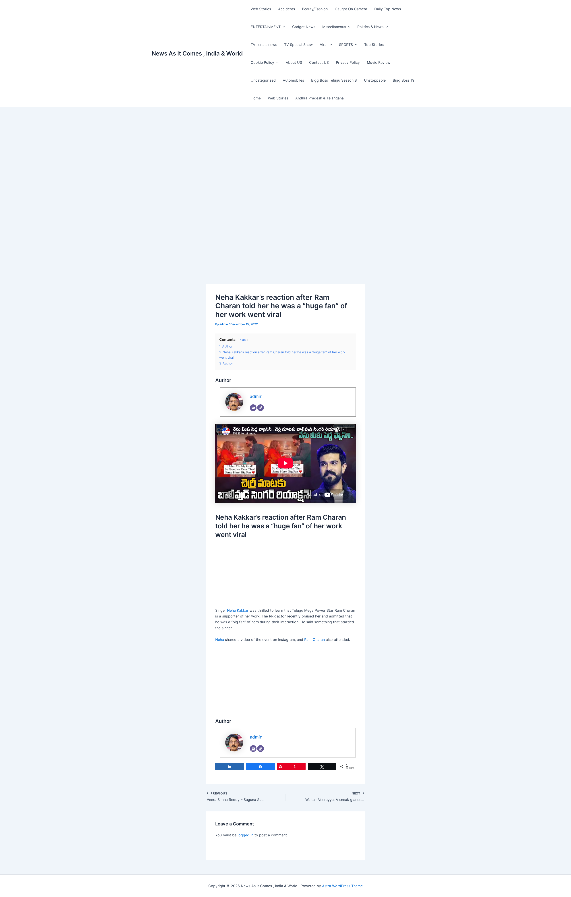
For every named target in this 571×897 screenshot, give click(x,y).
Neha (219, 639)
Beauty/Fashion (315, 9)
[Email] (253, 407)
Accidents (286, 9)
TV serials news (264, 44)
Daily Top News (387, 9)
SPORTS (346, 44)
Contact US (319, 62)
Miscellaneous (334, 27)
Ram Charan (314, 639)
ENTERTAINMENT (266, 27)
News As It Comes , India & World (197, 53)
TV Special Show (298, 44)
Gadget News (303, 27)
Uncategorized (263, 80)
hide (243, 340)
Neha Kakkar (237, 610)
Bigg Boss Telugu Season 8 (334, 80)
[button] (283, 27)
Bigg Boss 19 (403, 80)
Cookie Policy (262, 62)
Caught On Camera (351, 9)
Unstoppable (375, 80)
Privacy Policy (348, 62)
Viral (323, 44)
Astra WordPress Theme (342, 886)
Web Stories (261, 9)
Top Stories (374, 44)
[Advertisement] (285, 154)
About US (294, 62)
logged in (245, 835)
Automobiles (293, 80)
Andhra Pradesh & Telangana (319, 98)
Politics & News (370, 27)
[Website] (260, 407)
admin (256, 396)
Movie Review (378, 62)
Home (256, 98)
